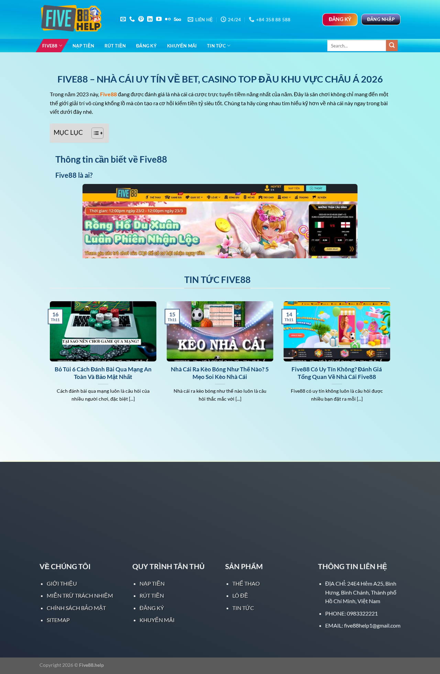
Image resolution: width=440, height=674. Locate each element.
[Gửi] (392, 46)
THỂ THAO (246, 583)
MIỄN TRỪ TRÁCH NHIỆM (80, 595)
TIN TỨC (216, 45)
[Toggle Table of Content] (94, 133)
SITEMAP (58, 620)
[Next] (391, 360)
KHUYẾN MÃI (182, 45)
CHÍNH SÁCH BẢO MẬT (76, 608)
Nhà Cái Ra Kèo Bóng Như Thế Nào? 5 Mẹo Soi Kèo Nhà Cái (220, 373)
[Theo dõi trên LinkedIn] (150, 19)
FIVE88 (50, 45)
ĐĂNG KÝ (146, 45)
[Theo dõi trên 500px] (177, 19)
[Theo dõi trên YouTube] (159, 19)
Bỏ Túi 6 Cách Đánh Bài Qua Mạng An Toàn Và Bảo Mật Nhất (103, 373)
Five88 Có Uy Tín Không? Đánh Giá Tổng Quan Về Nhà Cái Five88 (337, 373)
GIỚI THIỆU (62, 583)
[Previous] (48, 360)
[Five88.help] (74, 19)
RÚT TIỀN (115, 45)
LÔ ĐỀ (240, 595)
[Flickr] (167, 19)
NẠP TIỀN (83, 45)
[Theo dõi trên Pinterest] (141, 19)
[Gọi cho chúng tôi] (132, 19)
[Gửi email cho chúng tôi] (123, 19)
